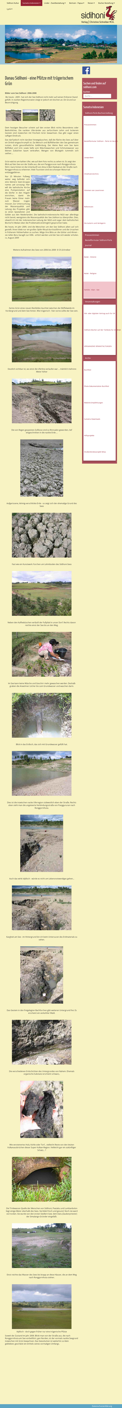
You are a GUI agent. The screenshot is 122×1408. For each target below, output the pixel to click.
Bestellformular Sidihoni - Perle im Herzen (100, 141)
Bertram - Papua (76, 3)
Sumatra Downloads (92, 419)
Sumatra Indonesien (31, 3)
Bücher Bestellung (106, 3)
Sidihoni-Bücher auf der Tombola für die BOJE (100, 330)
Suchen (86, 91)
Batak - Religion (90, 273)
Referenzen (88, 207)
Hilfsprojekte (89, 435)
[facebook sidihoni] (85, 69)
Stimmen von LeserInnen (94, 190)
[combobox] (97, 96)
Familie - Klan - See (91, 290)
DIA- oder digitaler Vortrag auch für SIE (99, 313)
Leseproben (89, 157)
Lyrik (9, 9)
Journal (88, 245)
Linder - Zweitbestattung (54, 3)
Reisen (91, 3)
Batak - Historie (90, 257)
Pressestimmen (90, 125)
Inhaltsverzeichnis (91, 174)
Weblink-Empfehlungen (93, 403)
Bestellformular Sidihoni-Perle (98, 240)
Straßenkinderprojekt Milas (95, 452)
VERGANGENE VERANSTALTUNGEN (98, 346)
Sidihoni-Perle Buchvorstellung (99, 113)
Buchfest (87, 370)
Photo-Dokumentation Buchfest (96, 386)
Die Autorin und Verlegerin (95, 223)
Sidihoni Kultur (13, 3)
